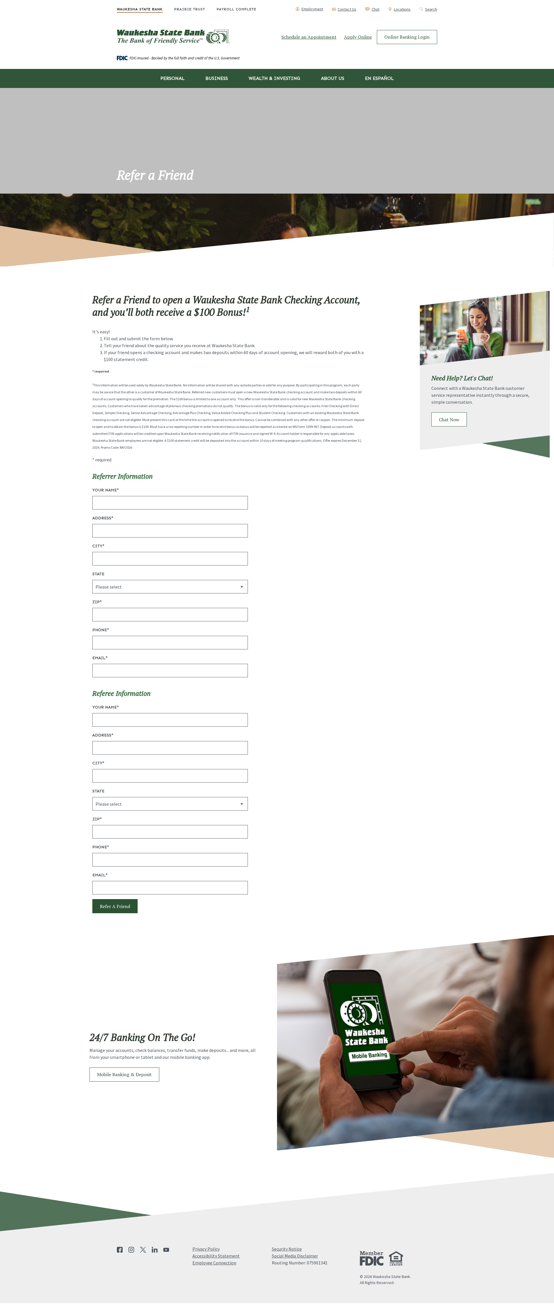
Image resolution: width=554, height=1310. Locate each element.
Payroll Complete (236, 9)
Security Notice (287, 1249)
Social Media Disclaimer (295, 1256)
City (98, 546)
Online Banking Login (407, 37)
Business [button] (216, 78)
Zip (97, 601)
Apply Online (358, 37)
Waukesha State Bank (140, 9)
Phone (100, 629)
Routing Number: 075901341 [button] (299, 1263)
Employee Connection (214, 1263)
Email (100, 657)
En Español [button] (379, 78)
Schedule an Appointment (308, 37)
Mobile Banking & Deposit (128, 1074)
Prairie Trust (189, 9)
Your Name (105, 490)
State (98, 574)
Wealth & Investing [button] (274, 78)
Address (102, 518)
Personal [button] (172, 78)
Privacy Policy (206, 1249)
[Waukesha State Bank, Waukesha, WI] (173, 37)
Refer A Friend (115, 906)
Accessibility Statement (216, 1256)
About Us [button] (332, 78)
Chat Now (453, 419)
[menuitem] (145, 9)
